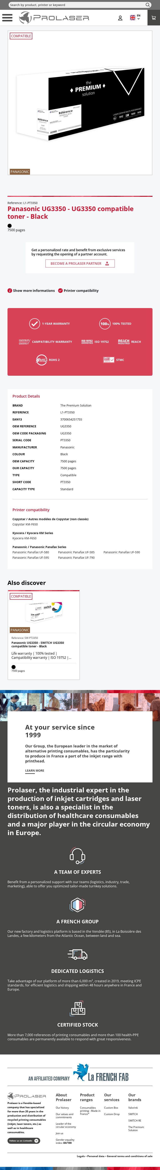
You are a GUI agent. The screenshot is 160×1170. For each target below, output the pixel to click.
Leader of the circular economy (66, 1125)
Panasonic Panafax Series (48, 547)
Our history (62, 1107)
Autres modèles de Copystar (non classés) (58, 519)
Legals (81, 1156)
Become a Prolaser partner (76, 263)
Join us (59, 1133)
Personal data (95, 1156)
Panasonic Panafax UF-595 (30, 558)
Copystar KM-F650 (25, 524)
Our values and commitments (64, 1115)
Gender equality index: (65, 1141)
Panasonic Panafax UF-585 (76, 552)
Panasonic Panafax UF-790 (76, 558)
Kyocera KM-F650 (24, 538)
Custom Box (111, 1107)
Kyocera (18, 533)
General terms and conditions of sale (129, 1156)
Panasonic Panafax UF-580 (30, 552)
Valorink (133, 1107)
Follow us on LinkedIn (20, 1140)
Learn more (34, 770)
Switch (133, 1114)
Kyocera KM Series (40, 533)
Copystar (18, 519)
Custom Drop (112, 1114)
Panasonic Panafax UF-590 (122, 552)
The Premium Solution (136, 1128)
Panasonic (19, 547)
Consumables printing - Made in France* (90, 1111)
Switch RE (134, 1120)
